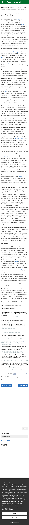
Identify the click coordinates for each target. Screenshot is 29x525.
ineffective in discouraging (12, 52)
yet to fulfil (11, 63)
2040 (21, 45)
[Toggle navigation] (26, 2)
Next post (22, 385)
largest (18, 19)
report (20, 176)
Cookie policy (23, 499)
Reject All (14, 518)
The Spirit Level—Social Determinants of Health (12, 341)
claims (22, 24)
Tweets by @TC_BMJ (6, 441)
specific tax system (19, 269)
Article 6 (3, 57)
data (6, 91)
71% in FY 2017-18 (19, 138)
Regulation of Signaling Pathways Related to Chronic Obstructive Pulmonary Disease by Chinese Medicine (13, 336)
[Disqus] (14, 407)
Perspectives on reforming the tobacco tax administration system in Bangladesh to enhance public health (14, 319)
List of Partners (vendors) (7, 509)
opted (16, 261)
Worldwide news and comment (8, 308)
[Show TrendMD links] (27, 373)
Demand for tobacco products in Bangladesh (11, 331)
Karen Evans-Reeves (21, 12)
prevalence (4, 23)
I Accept (14, 513)
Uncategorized (6, 379)
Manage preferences (14, 522)
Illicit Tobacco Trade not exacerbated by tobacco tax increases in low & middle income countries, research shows (13, 326)
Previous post (7, 385)
